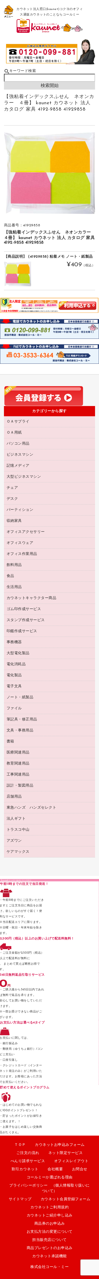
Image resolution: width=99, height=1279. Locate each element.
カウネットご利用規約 (49, 1207)
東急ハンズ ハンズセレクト (31, 808)
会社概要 (55, 1169)
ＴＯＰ (20, 1145)
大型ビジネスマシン (24, 477)
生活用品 (14, 587)
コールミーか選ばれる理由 (50, 1177)
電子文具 (14, 686)
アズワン (14, 841)
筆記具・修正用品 (22, 719)
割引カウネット (25, 1169)
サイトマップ (20, 1199)
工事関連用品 (18, 775)
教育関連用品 (18, 764)
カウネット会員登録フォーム (66, 1199)
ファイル (14, 708)
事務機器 (14, 642)
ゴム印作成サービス (24, 609)
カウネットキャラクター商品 (31, 598)
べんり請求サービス (28, 1161)
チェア (12, 488)
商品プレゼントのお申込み (50, 1248)
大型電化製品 (18, 653)
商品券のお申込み (49, 1224)
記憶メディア (18, 466)
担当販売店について (49, 1240)
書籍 (10, 742)
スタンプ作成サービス (26, 620)
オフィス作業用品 (22, 554)
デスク (12, 499)
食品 (10, 576)
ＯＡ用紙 (14, 433)
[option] (49, 173)
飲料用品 (14, 565)
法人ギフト (16, 819)
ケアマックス (18, 852)
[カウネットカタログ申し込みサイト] (49, 31)
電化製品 (14, 675)
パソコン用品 (18, 444)
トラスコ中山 (18, 830)
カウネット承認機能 (49, 1256)
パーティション (20, 510)
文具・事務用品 (20, 730)
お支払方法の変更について (50, 1232)
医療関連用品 (18, 753)
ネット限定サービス (65, 1153)
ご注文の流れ (27, 1153)
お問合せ (79, 1169)
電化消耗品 (16, 664)
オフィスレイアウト (71, 1161)
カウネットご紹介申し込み (50, 1216)
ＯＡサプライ (18, 422)
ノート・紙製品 (20, 697)
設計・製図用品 (20, 786)
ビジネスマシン (20, 455)
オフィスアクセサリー (26, 532)
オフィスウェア (20, 543)
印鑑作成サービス (22, 631)
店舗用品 (14, 797)
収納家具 (14, 521)
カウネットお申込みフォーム (60, 1145)
